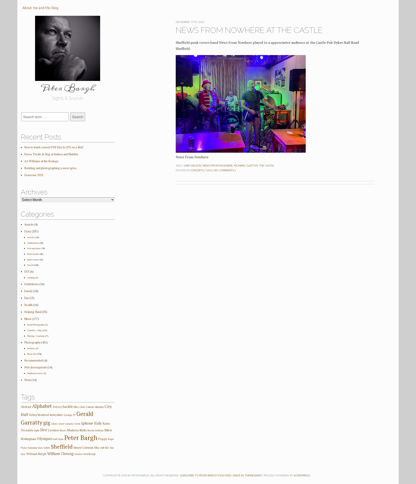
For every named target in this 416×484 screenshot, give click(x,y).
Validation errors (35, 373)
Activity (31, 237)
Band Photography (36, 324)
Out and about (34, 248)
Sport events (33, 259)
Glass (54, 423)
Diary (27, 231)
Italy (98, 423)
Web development (35, 367)
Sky (96, 447)
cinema (99, 407)
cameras (31, 348)
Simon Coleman (83, 448)
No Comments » (225, 170)
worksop (89, 454)
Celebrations (33, 242)
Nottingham (28, 439)
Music (28, 319)
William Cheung (60, 453)
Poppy (102, 439)
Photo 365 (31, 353)
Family (28, 291)
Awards (28, 224)
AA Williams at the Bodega (41, 161)
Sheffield (62, 446)
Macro (63, 430)
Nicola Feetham (96, 430)
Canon (90, 407)
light (36, 430)
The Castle (266, 165)
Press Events (33, 253)
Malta (83, 430)
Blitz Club (79, 407)
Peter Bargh (80, 437)
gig (46, 422)
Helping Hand (32, 312)
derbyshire (56, 415)
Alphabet (42, 406)
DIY (26, 271)
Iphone (87, 423)
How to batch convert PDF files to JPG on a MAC (54, 147)
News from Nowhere (218, 165)
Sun (112, 447)
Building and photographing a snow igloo (50, 168)
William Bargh (36, 454)
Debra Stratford (39, 415)
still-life (104, 447)
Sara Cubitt (44, 447)
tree (23, 454)
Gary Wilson (192, 165)
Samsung (32, 447)
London (53, 430)
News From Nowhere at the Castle (249, 30)
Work (27, 380)
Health (28, 305)
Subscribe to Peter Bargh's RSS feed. (206, 475)
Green (77, 423)
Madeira (73, 430)
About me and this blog (40, 8)
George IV (70, 415)
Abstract (26, 407)
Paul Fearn (58, 439)
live (43, 429)
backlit (68, 406)
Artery (57, 407)
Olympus (44, 438)
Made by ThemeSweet (247, 475)
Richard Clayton (246, 165)
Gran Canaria (65, 423)
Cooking (31, 277)
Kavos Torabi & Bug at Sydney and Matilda (51, 154)
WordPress (302, 475)
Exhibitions (31, 284)
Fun (26, 298)
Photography (32, 342)
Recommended (33, 360)
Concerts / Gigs (201, 170)
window (78, 454)
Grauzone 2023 (33, 175)
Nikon (108, 430)
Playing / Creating (35, 335)
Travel (30, 265)
